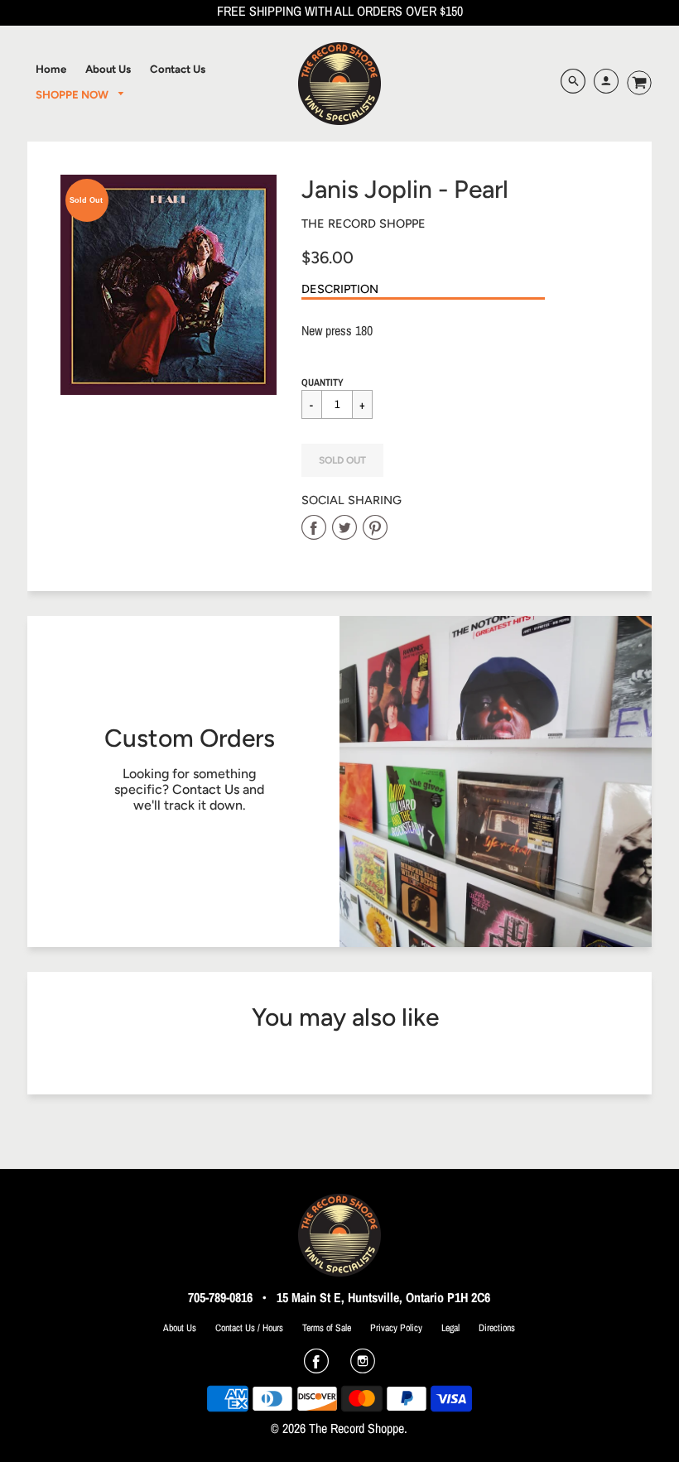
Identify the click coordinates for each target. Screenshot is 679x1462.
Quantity (322, 382)
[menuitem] (51, 68)
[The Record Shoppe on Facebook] (316, 1367)
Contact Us (205, 789)
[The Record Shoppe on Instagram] (362, 1367)
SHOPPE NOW (73, 94)
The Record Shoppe (363, 223)
